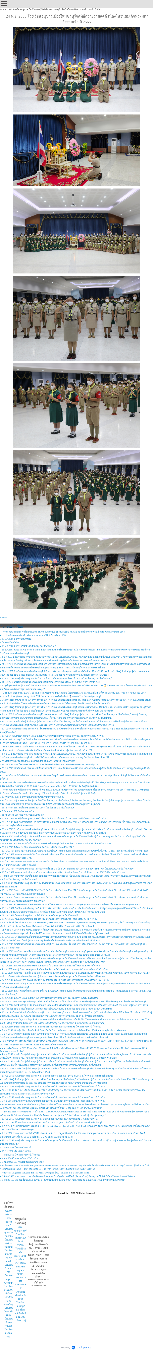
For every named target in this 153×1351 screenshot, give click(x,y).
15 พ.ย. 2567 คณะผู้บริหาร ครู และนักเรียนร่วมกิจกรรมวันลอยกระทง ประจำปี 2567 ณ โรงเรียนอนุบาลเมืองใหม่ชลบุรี (57, 678)
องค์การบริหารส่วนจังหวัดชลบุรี (8, 1218)
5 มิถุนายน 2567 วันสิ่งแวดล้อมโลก (18, 811)
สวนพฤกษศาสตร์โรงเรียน (20, 1231)
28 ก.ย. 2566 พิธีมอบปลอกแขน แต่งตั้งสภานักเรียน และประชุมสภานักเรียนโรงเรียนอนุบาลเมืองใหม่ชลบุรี (52, 1122)
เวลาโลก (20, 1310)
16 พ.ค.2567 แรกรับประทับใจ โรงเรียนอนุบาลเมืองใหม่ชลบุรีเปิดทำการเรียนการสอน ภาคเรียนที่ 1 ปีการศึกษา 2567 (56, 843)
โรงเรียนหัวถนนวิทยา (9, 1333)
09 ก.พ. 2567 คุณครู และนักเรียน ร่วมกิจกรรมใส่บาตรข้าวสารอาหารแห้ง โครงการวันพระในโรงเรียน (49, 919)
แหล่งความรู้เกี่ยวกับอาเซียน (20, 1241)
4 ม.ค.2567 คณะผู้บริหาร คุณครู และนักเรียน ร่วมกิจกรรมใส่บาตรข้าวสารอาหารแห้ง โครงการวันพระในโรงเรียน (55, 969)
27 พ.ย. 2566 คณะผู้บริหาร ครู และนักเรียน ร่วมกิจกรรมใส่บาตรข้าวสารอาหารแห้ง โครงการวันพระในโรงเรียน (54, 1086)
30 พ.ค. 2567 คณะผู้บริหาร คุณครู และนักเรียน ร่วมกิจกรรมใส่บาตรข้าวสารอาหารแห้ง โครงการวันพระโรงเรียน (54, 818)
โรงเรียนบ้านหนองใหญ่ (8, 1301)
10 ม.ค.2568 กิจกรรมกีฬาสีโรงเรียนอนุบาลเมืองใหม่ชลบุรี (29, 646)
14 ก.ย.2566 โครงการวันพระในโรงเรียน (21, 1155)
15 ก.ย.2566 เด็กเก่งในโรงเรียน (16, 1151)
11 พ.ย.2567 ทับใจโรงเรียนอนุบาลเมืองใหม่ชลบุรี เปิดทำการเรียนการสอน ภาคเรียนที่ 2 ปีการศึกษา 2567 (51, 682)
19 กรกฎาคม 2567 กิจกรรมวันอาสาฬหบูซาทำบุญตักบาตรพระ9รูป (33, 797)
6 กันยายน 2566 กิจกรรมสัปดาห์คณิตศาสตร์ (23, 1162)
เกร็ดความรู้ (20, 1320)
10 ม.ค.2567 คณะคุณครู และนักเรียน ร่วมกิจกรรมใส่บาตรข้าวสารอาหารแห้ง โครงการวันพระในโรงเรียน (51, 965)
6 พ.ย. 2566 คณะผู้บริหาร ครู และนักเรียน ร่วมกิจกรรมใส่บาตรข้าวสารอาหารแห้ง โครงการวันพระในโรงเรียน (53, 1101)
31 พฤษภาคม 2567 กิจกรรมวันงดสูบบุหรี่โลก (23, 815)
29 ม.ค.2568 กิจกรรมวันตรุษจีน (16, 639)
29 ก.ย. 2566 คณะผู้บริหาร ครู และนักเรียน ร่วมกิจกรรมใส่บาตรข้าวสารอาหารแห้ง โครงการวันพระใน (50, 1119)
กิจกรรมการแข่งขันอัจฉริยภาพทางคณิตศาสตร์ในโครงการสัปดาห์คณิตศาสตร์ (38, 761)
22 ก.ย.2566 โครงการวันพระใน (17, 1147)
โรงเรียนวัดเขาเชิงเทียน (8, 1311)
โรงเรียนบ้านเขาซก (9, 1268)
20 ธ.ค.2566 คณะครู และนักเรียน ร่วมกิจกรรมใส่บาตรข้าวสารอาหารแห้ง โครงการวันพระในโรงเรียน (50, 998)
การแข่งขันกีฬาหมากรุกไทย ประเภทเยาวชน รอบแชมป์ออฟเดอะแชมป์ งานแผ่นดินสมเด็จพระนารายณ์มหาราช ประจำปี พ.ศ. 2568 (63, 632)
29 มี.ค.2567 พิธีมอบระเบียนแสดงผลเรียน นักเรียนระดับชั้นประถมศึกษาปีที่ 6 (38, 847)
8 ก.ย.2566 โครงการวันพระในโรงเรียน (20, 1158)
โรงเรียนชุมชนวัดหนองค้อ (8, 1232)
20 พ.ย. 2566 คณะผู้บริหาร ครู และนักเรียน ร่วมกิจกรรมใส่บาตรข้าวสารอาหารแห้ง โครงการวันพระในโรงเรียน (54, 1097)
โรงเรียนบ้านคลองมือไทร (8, 1290)
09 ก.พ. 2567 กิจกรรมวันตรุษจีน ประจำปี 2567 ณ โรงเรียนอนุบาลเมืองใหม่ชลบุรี (40, 915)
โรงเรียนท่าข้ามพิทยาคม (9, 1243)
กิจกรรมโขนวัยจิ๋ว (10, 642)
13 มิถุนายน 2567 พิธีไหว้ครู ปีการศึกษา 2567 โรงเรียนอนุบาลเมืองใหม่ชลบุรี (38, 807)
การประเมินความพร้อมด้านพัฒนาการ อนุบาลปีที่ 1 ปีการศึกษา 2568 (34, 635)
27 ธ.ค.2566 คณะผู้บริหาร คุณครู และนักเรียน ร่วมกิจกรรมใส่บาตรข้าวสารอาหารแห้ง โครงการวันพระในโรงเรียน (55, 980)
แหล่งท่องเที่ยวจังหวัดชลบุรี (20, 1295)
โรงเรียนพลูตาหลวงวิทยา (9, 1279)
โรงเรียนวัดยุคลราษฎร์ (9, 1322)
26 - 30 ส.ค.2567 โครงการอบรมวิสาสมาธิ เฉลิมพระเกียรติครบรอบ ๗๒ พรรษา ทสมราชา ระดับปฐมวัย (50, 764)
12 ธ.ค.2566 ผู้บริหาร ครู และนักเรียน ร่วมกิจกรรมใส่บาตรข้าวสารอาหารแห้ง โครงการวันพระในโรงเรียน (51, 1026)
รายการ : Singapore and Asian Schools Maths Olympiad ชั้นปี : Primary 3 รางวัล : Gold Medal (45, 1172)
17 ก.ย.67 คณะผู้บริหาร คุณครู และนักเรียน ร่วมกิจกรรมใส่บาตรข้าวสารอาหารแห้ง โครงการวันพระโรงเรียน (53, 736)
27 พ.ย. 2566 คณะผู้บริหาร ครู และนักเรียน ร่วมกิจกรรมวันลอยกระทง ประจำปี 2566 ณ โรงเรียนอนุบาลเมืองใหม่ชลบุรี (57, 1076)
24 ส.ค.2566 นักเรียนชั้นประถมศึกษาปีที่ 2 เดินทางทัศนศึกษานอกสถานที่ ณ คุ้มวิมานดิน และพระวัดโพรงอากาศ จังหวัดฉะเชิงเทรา (63, 1180)
